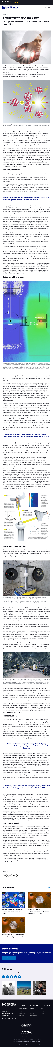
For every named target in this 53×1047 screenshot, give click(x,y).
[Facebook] (4, 875)
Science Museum (33, 1015)
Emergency (32, 1008)
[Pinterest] (14, 875)
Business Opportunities (23, 1008)
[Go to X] (5, 1018)
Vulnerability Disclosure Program (35, 1044)
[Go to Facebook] (2, 1018)
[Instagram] (15, 976)
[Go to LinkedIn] (9, 1018)
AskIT (42, 1008)
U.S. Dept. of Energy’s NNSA (35, 1039)
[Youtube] (19, 976)
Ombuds (31, 1010)
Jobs (20, 1010)
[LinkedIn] (10, 875)
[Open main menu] (49, 8)
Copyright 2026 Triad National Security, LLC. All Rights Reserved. (26, 1041)
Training (42, 1013)
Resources (32, 1013)
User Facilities (21, 1015)
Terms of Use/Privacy (26, 1036)
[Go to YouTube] (15, 1018)
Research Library (22, 1013)
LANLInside (43, 1010)
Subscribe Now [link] (7, 958)
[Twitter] (7, 875)
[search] (45, 8)
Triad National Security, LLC (21, 1039)
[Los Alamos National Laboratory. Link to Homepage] (10, 7)
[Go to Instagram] (12, 1018)
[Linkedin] (11, 976)
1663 (48, 887)
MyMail (42, 1011)
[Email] (17, 875)
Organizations (21, 1011)
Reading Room (33, 1011)
